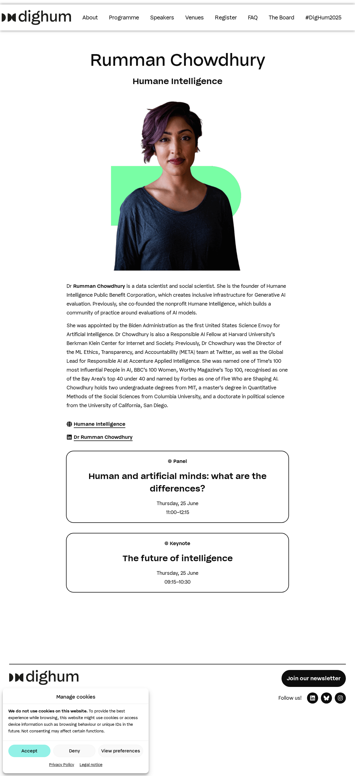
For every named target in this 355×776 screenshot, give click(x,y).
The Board (281, 17)
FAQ (253, 17)
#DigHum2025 (323, 17)
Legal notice (91, 764)
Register (226, 17)
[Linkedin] (312, 698)
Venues (194, 17)
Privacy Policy (61, 764)
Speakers (162, 17)
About (90, 17)
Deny (74, 751)
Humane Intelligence (99, 424)
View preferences (120, 751)
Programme (124, 17)
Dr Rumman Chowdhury (103, 437)
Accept (29, 751)
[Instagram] (340, 698)
